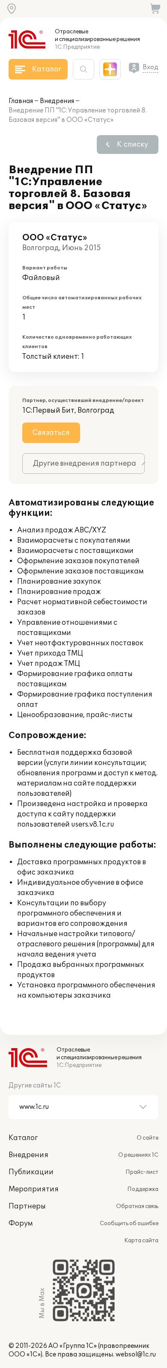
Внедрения (57, 101)
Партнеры (27, 1206)
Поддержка (142, 1189)
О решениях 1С (138, 1155)
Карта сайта (141, 1240)
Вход (150, 67)
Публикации (31, 1172)
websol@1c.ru (136, 1354)
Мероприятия (34, 1189)
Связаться (51, 432)
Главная (21, 101)
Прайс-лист (141, 1172)
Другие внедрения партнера (84, 463)
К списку (132, 144)
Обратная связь (137, 1206)
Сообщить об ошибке (129, 1223)
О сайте (147, 1138)
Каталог (23, 1138)
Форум (21, 1223)
